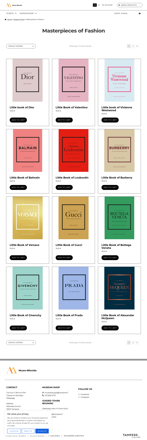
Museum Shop (27, 13)
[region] (28, 423)
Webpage (10, 398)
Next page (137, 46)
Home (9, 19)
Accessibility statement (74, 436)
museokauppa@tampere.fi (56, 393)
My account (107, 5)
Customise (14, 431)
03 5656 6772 (50, 395)
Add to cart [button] (18, 120)
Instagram (85, 397)
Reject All (28, 431)
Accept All (42, 431)
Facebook (85, 394)
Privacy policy (54, 436)
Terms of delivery (37, 436)
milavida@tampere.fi (54, 414)
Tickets (10, 13)
